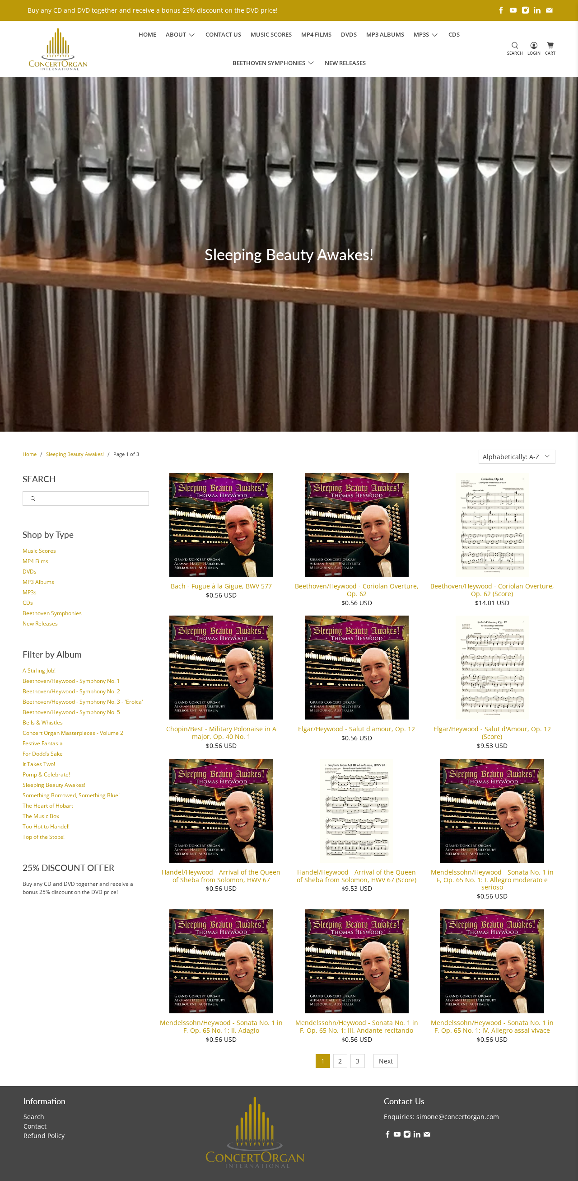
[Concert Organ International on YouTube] (513, 10)
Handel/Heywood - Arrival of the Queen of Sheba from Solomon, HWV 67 (221, 876)
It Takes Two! (39, 764)
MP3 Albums (385, 34)
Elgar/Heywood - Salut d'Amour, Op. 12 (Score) (492, 733)
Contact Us (223, 34)
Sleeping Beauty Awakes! (75, 454)
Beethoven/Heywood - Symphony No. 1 (71, 681)
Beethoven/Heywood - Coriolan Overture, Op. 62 (357, 590)
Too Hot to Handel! (46, 826)
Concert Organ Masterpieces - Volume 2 (73, 733)
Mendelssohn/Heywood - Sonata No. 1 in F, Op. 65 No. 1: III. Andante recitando (356, 1026)
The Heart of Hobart (48, 805)
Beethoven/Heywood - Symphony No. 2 (71, 691)
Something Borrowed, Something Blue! (71, 795)
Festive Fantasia (43, 743)
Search (33, 1116)
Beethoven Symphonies (52, 613)
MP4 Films (316, 34)
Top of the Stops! (44, 837)
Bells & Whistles (43, 722)
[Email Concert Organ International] (549, 10)
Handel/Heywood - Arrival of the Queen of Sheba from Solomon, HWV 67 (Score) (356, 876)
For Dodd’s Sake (43, 754)
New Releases (345, 63)
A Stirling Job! (39, 670)
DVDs (349, 34)
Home (147, 34)
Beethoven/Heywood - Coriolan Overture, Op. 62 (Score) (492, 590)
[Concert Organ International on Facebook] (501, 10)
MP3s (30, 592)
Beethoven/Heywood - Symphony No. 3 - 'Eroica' (83, 702)
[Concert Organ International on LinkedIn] (537, 10)
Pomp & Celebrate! (46, 774)
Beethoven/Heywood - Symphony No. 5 (71, 712)
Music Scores (271, 34)
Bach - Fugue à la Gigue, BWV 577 (221, 586)
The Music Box (41, 816)
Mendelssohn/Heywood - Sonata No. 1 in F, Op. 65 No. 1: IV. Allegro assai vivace (492, 1026)
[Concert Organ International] (58, 49)
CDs (454, 34)
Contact (35, 1126)
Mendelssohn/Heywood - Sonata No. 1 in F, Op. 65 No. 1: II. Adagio (221, 1026)
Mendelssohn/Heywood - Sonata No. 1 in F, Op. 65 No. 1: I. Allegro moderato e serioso (492, 879)
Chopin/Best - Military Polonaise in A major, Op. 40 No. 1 (221, 733)
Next (386, 1061)
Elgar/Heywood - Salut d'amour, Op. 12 (356, 729)
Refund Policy (44, 1135)
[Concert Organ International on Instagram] (525, 10)
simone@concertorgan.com (457, 1116)
